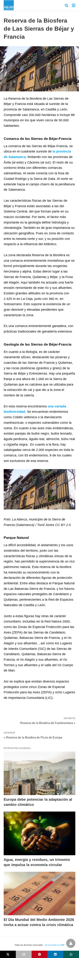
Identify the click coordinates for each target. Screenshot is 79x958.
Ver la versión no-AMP (55, 945)
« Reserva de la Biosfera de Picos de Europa (33, 737)
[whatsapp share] (71, 954)
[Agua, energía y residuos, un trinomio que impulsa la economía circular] (39, 833)
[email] (24, 954)
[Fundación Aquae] (9, 5)
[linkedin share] (55, 954)
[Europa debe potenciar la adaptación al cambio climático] (39, 773)
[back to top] (70, 943)
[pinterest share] (39, 954)
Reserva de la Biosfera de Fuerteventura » (47, 723)
